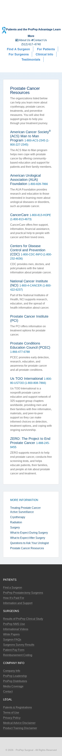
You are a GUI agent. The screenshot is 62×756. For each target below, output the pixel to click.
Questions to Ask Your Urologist (29, 543)
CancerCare (19, 215)
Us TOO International (26, 378)
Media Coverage (13, 686)
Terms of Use (11, 712)
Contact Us (40, 40)
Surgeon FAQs (12, 639)
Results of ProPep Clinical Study (23, 618)
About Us (24, 40)
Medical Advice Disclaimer (19, 722)
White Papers (11, 634)
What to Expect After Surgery (27, 537)
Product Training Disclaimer (20, 728)
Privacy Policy (11, 717)
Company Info (11, 670)
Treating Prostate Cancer (25, 507)
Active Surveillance (22, 511)
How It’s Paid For (13, 597)
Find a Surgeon (12, 587)
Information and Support (17, 603)
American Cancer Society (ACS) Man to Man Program (30, 136)
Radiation (16, 522)
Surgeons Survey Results (18, 644)
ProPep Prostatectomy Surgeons (23, 592)
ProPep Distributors (15, 681)
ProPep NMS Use (14, 624)
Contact (8, 691)
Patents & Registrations (17, 707)
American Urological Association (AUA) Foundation (25, 180)
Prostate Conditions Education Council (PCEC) (30, 345)
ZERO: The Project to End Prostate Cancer (30, 441)
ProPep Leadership (15, 675)
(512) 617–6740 (31, 44)
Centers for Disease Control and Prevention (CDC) (27, 250)
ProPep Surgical (31, 8)
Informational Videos (15, 629)
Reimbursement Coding (17, 655)
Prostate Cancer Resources (27, 548)
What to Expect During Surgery (29, 532)
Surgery (15, 527)
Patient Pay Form (13, 649)
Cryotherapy (17, 517)
